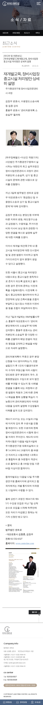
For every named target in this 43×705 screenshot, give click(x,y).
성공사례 (5, 33)
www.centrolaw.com (25, 543)
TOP (39, 614)
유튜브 (38, 33)
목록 (35, 612)
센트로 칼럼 (16, 33)
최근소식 (27, 33)
